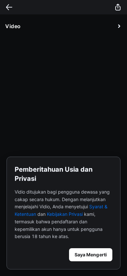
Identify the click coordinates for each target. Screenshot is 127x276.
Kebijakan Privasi (65, 214)
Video (13, 26)
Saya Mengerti (91, 254)
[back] (9, 7)
